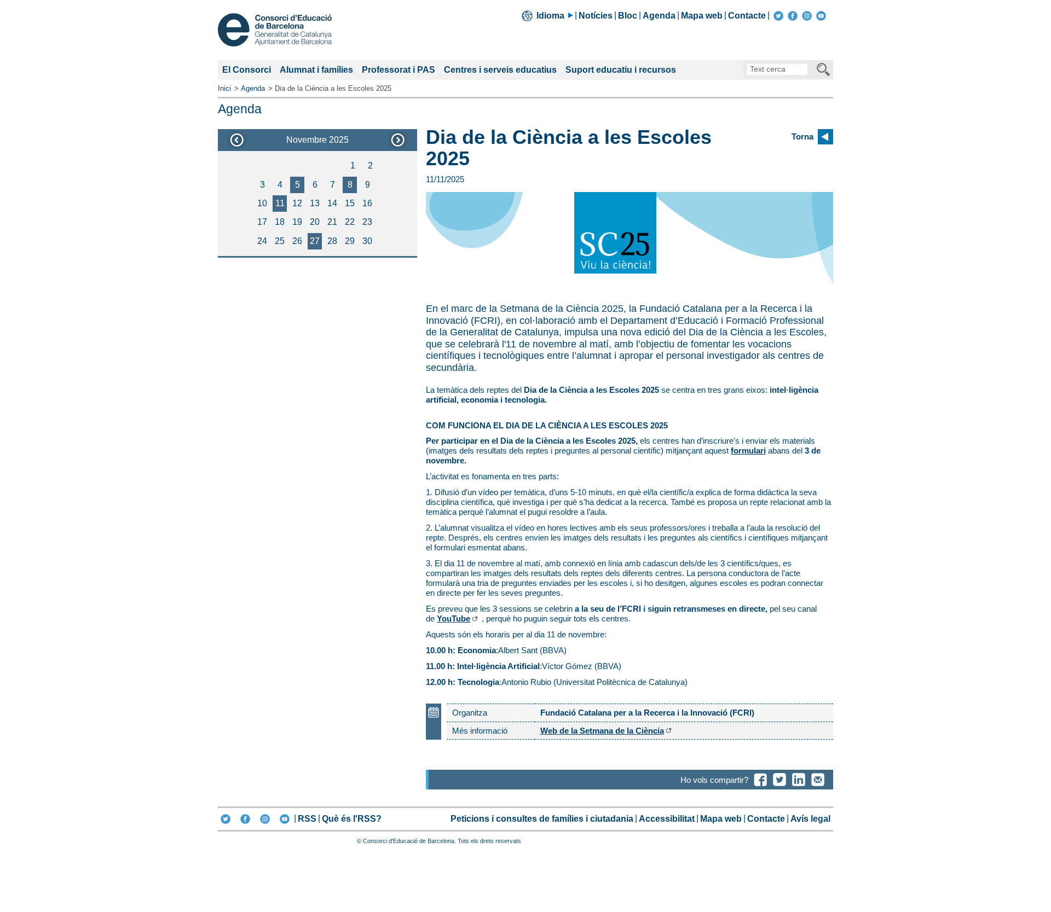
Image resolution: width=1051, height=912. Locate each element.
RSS (307, 818)
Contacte (747, 15)
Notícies (596, 15)
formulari (748, 450)
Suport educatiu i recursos (620, 69)
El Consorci (246, 69)
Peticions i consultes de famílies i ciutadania (542, 818)
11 (280, 203)
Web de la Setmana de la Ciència (602, 730)
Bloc (627, 15)
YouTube (453, 618)
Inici (224, 88)
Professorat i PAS (398, 69)
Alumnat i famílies (316, 69)
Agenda (659, 15)
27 (315, 241)
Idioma (550, 15)
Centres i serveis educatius (500, 69)
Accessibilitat (667, 818)
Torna (802, 136)
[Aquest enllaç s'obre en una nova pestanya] (778, 15)
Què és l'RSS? (352, 818)
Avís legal (810, 818)
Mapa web (702, 15)
